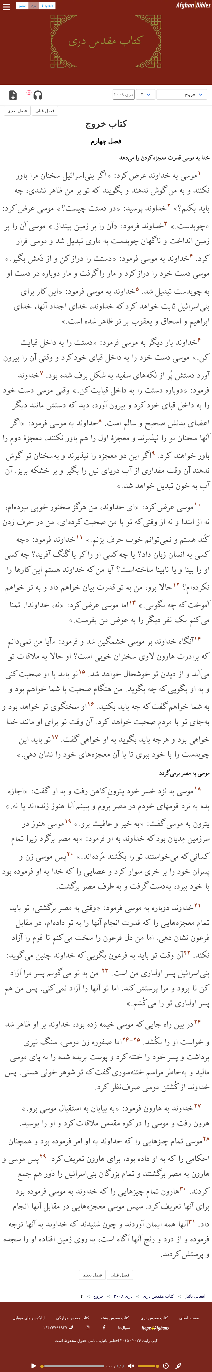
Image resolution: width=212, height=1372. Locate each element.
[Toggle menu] (8, 7)
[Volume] (131, 1366)
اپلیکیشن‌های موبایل (29, 1317)
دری (33, 5)
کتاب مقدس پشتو (115, 1317)
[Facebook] (104, 1327)
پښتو (22, 5)
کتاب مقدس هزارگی (72, 1317)
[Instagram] (87, 1327)
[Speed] (166, 1366)
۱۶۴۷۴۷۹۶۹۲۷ (55, 1327)
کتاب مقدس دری (154, 1317)
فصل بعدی (17, 111)
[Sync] (178, 1366)
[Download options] (12, 95)
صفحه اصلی (189, 1317)
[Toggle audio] (37, 95)
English (47, 5)
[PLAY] (33, 1366)
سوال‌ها (124, 1327)
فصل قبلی (44, 111)
